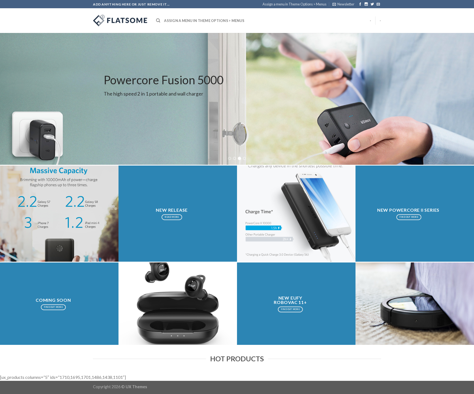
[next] (457, 99)
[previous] (16, 99)
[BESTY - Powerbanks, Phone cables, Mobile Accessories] (120, 20)
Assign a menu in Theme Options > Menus (294, 4)
